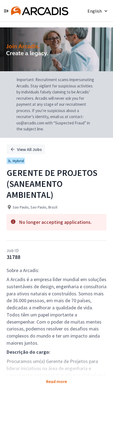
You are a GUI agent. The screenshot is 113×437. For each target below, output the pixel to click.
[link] (39, 11)
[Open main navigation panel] (6, 11)
